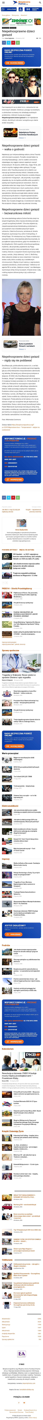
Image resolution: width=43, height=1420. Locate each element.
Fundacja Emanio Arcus (30, 1410)
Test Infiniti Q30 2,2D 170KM (23, 776)
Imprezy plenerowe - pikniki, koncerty (13, 644)
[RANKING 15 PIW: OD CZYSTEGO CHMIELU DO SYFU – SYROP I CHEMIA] (7, 1241)
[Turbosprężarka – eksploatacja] (7, 788)
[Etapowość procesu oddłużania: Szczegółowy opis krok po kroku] (7, 1305)
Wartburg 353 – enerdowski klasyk (25, 1204)
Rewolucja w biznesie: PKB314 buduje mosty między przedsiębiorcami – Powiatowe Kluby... (26, 913)
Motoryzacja (15, 15)
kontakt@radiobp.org (27, 1389)
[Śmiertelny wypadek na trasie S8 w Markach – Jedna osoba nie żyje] (7, 693)
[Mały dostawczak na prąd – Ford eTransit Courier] (7, 851)
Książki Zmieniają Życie (13, 1131)
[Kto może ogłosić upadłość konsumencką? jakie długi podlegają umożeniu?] (7, 1295)
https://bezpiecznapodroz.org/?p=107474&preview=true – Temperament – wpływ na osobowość (20, 427)
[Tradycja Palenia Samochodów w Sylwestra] (7, 894)
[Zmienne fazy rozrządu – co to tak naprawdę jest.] (7, 797)
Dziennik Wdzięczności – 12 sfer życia (26, 1164)
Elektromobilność (10, 806)
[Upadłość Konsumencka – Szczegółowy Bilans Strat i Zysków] (7, 1276)
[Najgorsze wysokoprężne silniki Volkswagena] (7, 760)
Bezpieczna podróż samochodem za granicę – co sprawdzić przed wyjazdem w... (27, 971)
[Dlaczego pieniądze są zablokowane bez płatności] (7, 962)
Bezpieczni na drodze (8, 671)
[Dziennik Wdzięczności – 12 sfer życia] (7, 1166)
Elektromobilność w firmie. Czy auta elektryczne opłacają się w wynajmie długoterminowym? (25, 831)
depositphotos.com (28, 1383)
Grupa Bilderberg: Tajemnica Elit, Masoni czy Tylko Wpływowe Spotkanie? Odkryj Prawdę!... (27, 624)
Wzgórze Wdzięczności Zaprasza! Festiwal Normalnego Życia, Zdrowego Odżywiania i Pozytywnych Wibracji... (26, 1122)
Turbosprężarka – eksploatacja (24, 786)
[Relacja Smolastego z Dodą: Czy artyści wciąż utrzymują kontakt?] (7, 875)
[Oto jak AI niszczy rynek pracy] (7, 605)
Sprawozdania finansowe (16, 1412)
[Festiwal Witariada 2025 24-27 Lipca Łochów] (7, 1103)
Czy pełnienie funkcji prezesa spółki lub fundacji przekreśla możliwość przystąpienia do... (26, 1285)
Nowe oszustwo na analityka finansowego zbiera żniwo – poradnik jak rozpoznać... (27, 1216)
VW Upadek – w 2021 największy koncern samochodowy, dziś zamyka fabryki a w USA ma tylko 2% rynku (27, 556)
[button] (3, 2)
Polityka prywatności (10, 1410)
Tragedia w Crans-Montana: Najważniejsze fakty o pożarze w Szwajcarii (24, 884)
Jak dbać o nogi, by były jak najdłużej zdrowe (11, 511)
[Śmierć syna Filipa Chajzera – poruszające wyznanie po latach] (7, 1251)
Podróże (6, 945)
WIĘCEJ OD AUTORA (26, 550)
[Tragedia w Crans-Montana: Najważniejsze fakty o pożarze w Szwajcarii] (7, 884)
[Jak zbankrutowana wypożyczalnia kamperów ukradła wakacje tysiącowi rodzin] (7, 566)
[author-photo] (21, 527)
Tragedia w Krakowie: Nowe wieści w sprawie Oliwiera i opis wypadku (19, 676)
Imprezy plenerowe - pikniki (9, 1070)
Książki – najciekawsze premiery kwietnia (33, 511)
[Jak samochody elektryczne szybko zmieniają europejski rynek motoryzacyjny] (7, 812)
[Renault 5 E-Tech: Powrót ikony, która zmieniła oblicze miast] (7, 841)
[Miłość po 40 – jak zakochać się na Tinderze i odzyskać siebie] (7, 1157)
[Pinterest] (13, 43)
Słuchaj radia (16, 63)
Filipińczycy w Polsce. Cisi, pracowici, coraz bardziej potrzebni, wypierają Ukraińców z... (26, 595)
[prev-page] (3, 583)
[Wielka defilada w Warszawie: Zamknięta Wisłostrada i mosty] (7, 865)
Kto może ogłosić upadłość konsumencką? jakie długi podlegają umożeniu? (25, 1295)
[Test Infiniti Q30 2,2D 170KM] (7, 779)
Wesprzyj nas (16, 480)
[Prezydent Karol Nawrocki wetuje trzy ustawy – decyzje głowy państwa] (7, 703)
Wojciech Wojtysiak (7, 680)
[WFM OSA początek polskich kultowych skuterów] (7, 769)
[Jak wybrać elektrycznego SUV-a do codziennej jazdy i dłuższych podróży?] (7, 822)
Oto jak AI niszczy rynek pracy (23, 603)
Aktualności (24, 15)
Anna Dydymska (9, 38)
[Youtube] (24, 1403)
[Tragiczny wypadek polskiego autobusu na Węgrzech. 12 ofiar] (7, 575)
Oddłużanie (15, 934)
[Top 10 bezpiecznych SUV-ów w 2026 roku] (7, 1232)
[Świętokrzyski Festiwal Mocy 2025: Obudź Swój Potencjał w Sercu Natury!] (7, 1113)
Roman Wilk (5, 1081)
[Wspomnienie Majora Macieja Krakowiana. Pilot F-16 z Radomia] (7, 904)
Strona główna (6, 15)
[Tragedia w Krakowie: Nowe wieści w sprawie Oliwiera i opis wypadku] (21, 663)
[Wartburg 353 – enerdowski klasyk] (7, 1207)
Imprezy (6, 859)
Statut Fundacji (29, 1412)
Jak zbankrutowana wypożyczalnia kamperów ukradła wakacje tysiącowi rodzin (26, 566)
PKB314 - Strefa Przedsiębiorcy (17, 588)
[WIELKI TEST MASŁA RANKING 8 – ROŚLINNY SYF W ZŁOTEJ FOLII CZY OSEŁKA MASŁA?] (7, 1197)
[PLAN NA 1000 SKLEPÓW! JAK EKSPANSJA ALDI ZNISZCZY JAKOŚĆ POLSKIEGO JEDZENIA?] (7, 614)
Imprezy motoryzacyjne (9, 642)
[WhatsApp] (18, 43)
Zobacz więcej (33, 1417)
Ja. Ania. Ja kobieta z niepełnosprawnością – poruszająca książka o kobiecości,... (25, 1147)
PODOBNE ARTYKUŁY (9, 550)
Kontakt (20, 1410)
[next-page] (6, 583)
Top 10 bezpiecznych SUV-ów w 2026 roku (27, 1230)
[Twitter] (9, 43)
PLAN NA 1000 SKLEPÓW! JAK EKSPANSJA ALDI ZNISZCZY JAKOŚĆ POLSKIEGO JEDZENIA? (26, 614)
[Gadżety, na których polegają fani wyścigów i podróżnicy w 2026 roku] (7, 990)
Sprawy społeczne (10, 650)
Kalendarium (8, 1049)
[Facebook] (4, 43)
